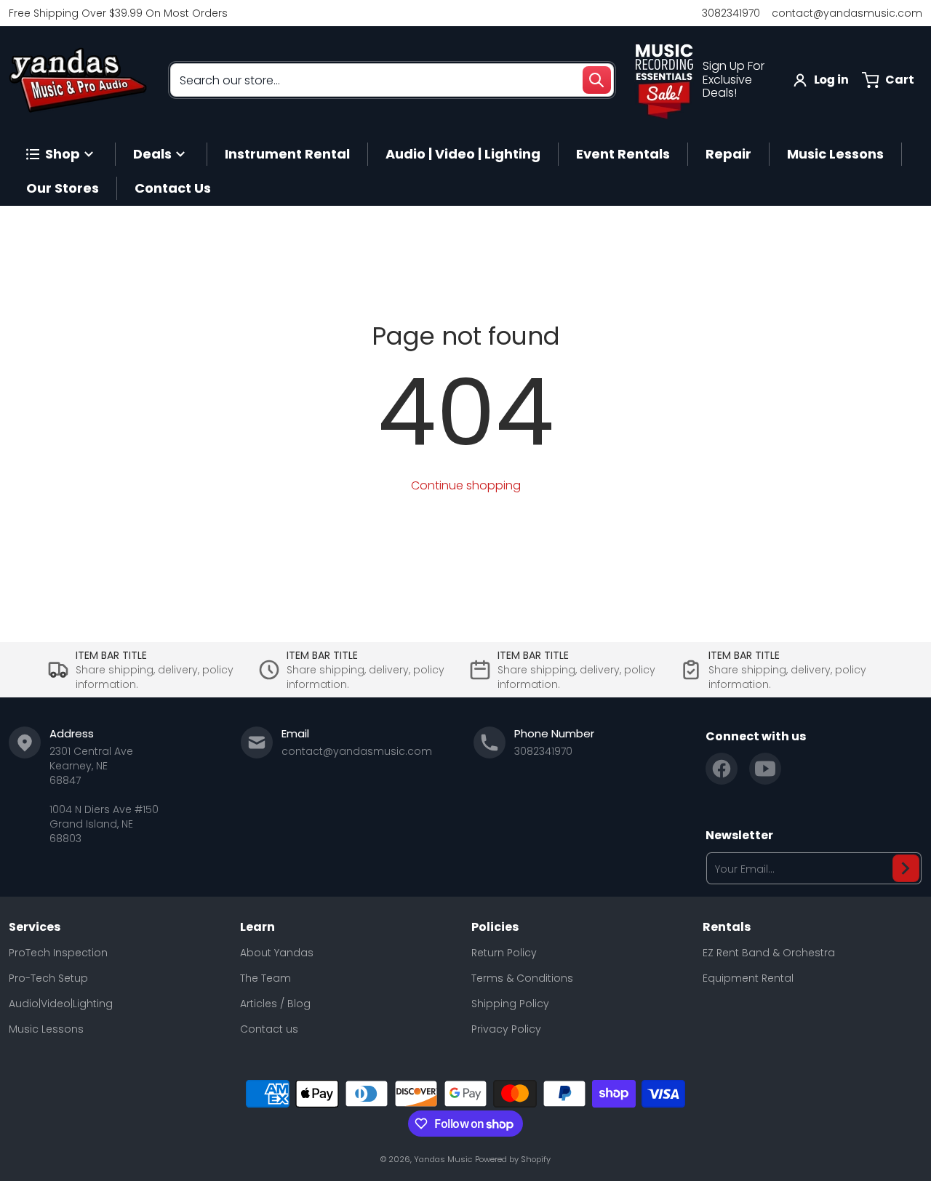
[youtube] (765, 769)
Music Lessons (46, 1029)
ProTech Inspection (58, 952)
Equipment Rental (748, 978)
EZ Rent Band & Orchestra (769, 952)
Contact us (269, 1029)
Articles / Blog (275, 1003)
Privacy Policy (506, 1029)
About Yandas (276, 952)
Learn (257, 927)
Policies (495, 927)
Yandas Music (443, 1159)
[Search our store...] (596, 80)
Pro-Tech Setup (48, 978)
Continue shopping (466, 485)
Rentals (727, 927)
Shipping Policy (510, 1003)
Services (34, 927)
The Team (265, 978)
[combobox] (392, 80)
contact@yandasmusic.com (847, 13)
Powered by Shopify (513, 1159)
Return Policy (504, 952)
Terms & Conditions (522, 978)
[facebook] (722, 769)
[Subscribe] (905, 868)
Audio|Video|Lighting (61, 1003)
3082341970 (731, 13)
